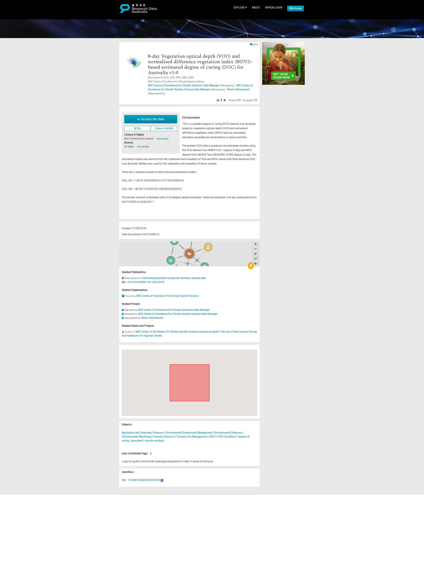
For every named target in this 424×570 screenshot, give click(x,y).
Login (125, 461)
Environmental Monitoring (137, 436)
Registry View (18, 520)
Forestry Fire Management (192, 436)
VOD (220, 436)
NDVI (212, 436)
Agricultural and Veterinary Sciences (143, 432)
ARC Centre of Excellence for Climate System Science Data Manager (177, 313)
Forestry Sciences (164, 436)
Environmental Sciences (228, 432)
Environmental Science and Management (189, 432)
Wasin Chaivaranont (152, 317)
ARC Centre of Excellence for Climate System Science (167, 296)
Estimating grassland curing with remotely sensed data (174, 278)
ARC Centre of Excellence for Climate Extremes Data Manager (191, 85)
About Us (15, 496)
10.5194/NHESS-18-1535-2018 (145, 282)
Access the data (152, 119)
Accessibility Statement (24, 534)
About (256, 7)
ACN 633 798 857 (10, 540)
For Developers (19, 512)
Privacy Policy (18, 530)
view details (163, 138)
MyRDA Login (273, 7)
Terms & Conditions (21, 526)
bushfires (230, 436)
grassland (137, 440)
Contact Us (16, 504)
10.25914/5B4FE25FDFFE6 (144, 480)
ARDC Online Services (23, 516)
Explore (239, 7)
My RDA (15, 500)
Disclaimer (16, 508)
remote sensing (154, 440)
